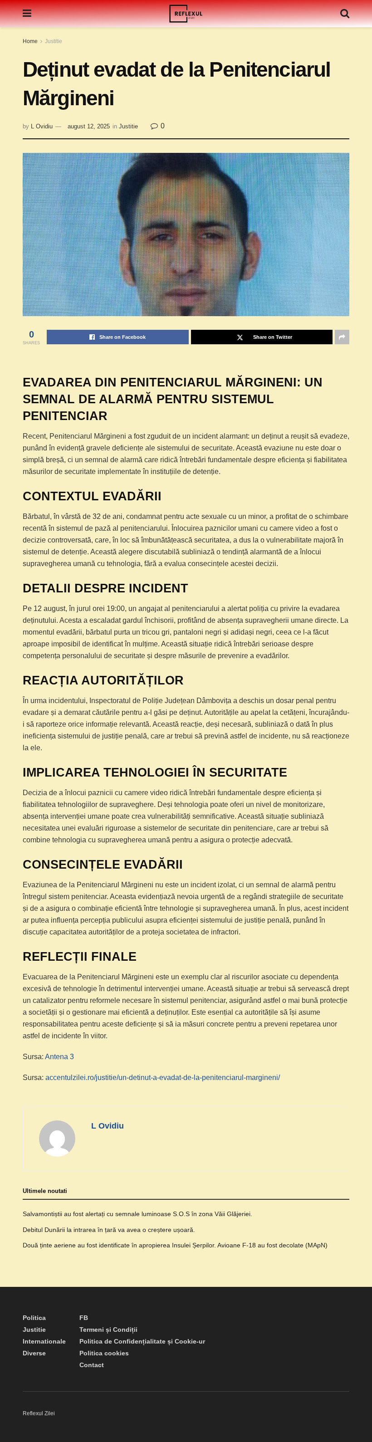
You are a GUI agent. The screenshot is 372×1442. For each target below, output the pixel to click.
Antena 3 (59, 1057)
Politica (34, 1317)
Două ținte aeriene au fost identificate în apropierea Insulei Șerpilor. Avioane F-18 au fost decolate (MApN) (175, 1245)
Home (30, 41)
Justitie (53, 41)
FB (83, 1317)
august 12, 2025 (89, 126)
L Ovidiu (42, 126)
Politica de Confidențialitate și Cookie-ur (142, 1341)
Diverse (34, 1353)
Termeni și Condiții (108, 1329)
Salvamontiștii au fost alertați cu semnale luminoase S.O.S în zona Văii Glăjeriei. (137, 1213)
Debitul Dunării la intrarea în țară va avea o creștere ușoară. (109, 1229)
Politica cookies (104, 1353)
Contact (91, 1365)
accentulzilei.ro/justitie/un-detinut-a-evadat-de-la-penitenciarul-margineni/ (162, 1077)
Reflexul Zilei (39, 1413)
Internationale (44, 1341)
